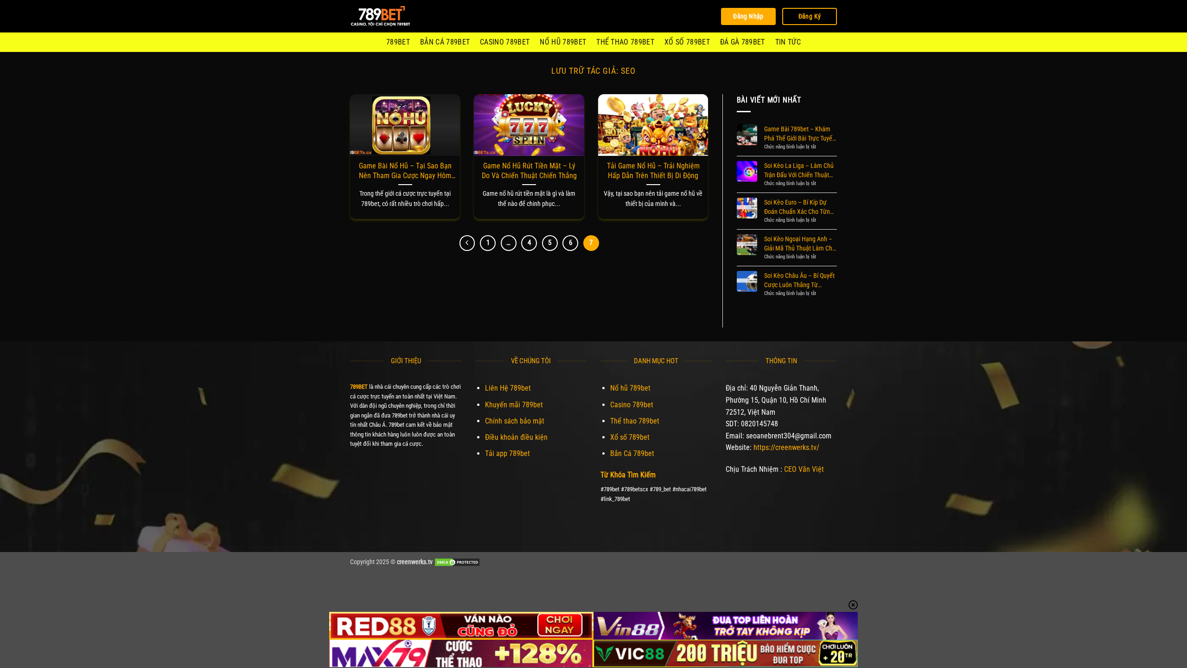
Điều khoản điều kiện (516, 437)
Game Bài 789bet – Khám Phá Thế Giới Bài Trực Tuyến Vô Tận (800, 134)
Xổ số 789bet (687, 42)
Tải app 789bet (507, 453)
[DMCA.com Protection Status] (457, 562)
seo (628, 71)
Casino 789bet (505, 42)
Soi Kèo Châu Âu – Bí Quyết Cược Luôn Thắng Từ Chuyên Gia (799, 280)
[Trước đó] (467, 243)
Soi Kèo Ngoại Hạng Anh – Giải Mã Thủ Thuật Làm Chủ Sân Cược (800, 244)
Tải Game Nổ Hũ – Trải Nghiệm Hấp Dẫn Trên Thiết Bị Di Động (653, 170)
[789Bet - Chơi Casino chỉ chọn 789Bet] (396, 16)
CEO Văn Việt (804, 469)
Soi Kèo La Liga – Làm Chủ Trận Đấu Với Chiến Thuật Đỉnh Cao (799, 171)
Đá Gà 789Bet (742, 42)
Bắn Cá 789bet (445, 42)
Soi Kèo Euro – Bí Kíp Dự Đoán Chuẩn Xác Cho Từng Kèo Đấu (798, 207)
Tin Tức (788, 42)
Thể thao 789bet (625, 42)
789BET (398, 42)
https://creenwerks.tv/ (786, 447)
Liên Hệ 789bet (508, 388)
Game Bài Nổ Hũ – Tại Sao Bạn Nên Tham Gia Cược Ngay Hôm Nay (405, 171)
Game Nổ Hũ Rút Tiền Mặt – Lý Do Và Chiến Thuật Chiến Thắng (529, 170)
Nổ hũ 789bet (563, 42)
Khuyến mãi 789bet (514, 404)
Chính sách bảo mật (514, 421)
